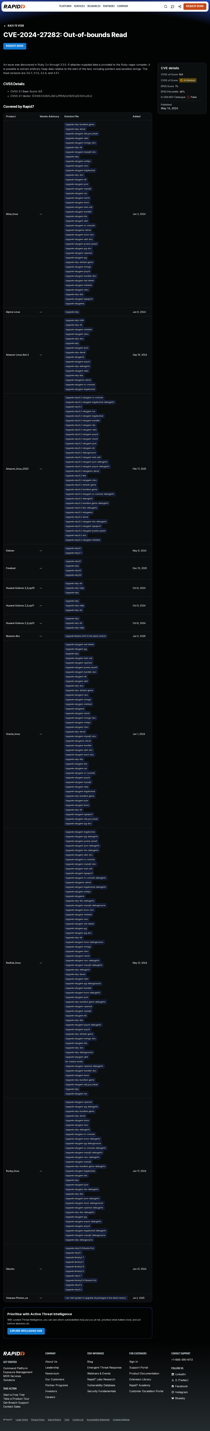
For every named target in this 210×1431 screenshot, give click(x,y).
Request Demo (195, 6)
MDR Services (12, 1376)
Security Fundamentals (101, 1391)
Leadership (52, 1367)
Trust (66, 1419)
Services (79, 6)
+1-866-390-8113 (182, 1359)
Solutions (9, 1380)
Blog (90, 1361)
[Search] (166, 7)
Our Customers (54, 1379)
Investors (51, 1391)
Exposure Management (17, 1372)
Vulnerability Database (101, 1385)
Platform (65, 6)
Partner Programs (56, 1385)
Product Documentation (144, 1373)
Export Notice (54, 1419)
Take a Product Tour (16, 1398)
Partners (109, 6)
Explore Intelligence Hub (26, 1331)
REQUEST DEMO (14, 46)
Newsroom (52, 1373)
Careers (50, 1397)
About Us (51, 1361)
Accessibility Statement (98, 1419)
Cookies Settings (121, 1419)
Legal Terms (22, 1419)
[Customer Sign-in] (179, 7)
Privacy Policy (38, 1419)
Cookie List (78, 1419)
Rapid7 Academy (139, 1385)
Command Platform (15, 1368)
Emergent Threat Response (104, 1367)
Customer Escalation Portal (146, 1391)
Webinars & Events (99, 1373)
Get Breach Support (16, 1402)
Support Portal (138, 1367)
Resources (94, 6)
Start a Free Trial (13, 1394)
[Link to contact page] (173, 7)
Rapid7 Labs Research (101, 1379)
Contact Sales (12, 1406)
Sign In (133, 1361)
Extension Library (140, 1379)
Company (122, 6)
